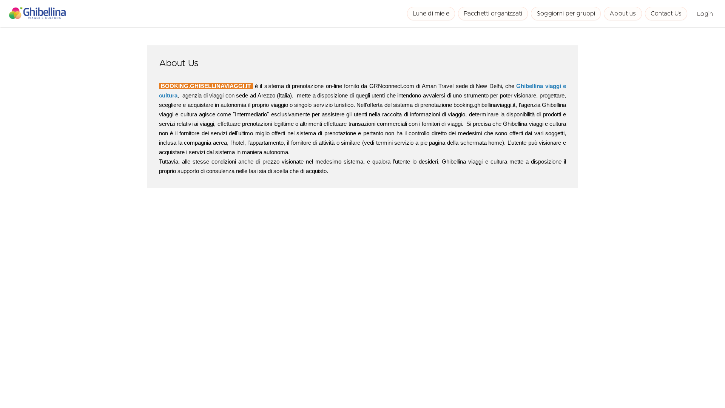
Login (705, 14)
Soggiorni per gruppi (566, 14)
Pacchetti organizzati (493, 14)
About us (622, 14)
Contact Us (666, 14)
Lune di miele (431, 14)
